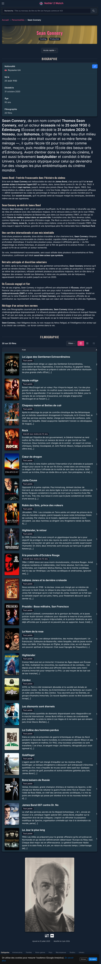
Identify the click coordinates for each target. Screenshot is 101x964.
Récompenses (61, 952)
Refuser (83, 959)
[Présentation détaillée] (80, 343)
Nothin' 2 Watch (53, 3)
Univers (81, 952)
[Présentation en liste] (94, 343)
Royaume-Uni (14, 70)
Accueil (5, 20)
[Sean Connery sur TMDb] (47, 935)
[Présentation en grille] (87, 343)
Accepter (93, 959)
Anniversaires (17, 952)
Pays (50, 952)
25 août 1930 (11, 80)
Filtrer (70, 343)
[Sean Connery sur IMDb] (52, 935)
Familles (29, 952)
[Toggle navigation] (3, 3)
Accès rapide (48, 50)
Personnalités (18, 20)
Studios (72, 952)
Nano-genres (40, 952)
